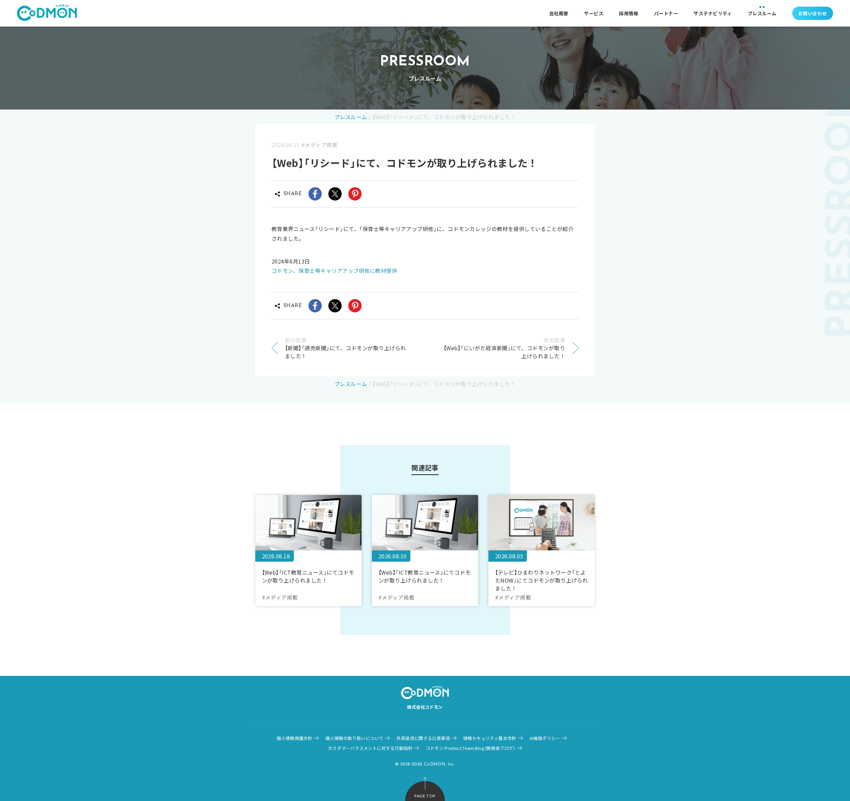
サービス (593, 13)
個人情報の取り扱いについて (354, 738)
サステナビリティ (713, 13)
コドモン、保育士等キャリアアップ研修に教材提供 (334, 271)
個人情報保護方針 (294, 738)
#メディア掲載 (319, 145)
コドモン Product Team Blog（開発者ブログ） (470, 748)
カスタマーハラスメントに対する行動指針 (370, 748)
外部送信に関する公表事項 (423, 738)
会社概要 (558, 13)
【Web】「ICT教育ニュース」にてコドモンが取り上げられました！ (308, 576)
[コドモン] (47, 13)
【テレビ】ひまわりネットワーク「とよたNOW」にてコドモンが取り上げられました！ (541, 580)
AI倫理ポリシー (545, 738)
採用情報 (628, 13)
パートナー (666, 13)
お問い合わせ (812, 13)
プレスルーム (762, 13)
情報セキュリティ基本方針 (489, 738)
